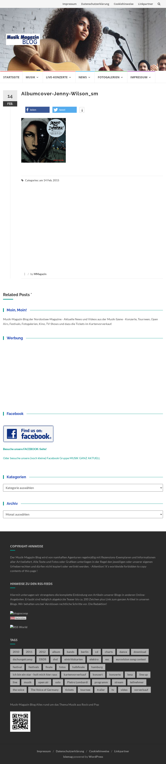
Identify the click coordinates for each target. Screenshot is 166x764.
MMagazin (40, 274)
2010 (16, 651)
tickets (69, 689)
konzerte (115, 674)
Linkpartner (145, 4)
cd (96, 651)
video (124, 689)
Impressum (70, 4)
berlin (84, 651)
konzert (98, 674)
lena (130, 674)
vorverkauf (141, 689)
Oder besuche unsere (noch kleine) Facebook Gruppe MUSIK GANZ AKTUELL (51, 458)
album (56, 651)
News (83, 77)
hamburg (97, 667)
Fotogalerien (108, 77)
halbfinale (78, 667)
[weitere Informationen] (82, 110)
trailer (101, 689)
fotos (62, 667)
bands (70, 651)
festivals (34, 667)
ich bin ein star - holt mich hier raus (35, 674)
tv (113, 689)
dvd (55, 659)
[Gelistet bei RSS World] (18, 627)
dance (123, 651)
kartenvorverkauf (75, 674)
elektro (94, 659)
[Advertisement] (103, 39)
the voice (18, 689)
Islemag (68, 756)
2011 (29, 651)
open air (43, 682)
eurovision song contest (131, 659)
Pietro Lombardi (77, 682)
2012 (42, 651)
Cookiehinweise (123, 4)
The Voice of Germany (45, 689)
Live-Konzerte (57, 77)
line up (143, 674)
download (140, 651)
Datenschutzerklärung (95, 4)
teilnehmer (137, 682)
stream (119, 682)
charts (109, 651)
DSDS (42, 659)
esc (107, 659)
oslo (58, 682)
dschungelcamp (22, 659)
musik (28, 682)
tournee (85, 689)
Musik (30, 77)
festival (17, 667)
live (15, 682)
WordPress (96, 756)
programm (101, 682)
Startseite (11, 77)
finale (49, 667)
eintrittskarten (73, 659)
